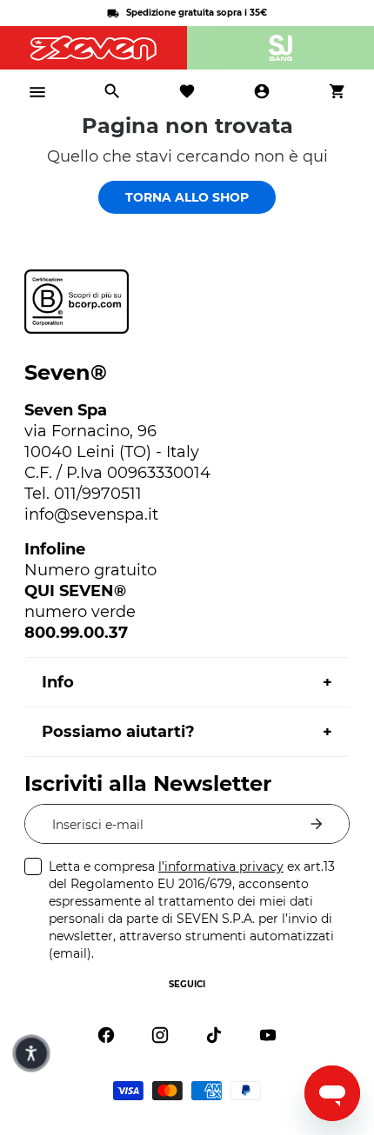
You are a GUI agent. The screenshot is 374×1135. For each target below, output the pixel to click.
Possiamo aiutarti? (118, 731)
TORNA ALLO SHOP (187, 197)
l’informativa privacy (221, 866)
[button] (31, 1053)
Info (58, 682)
